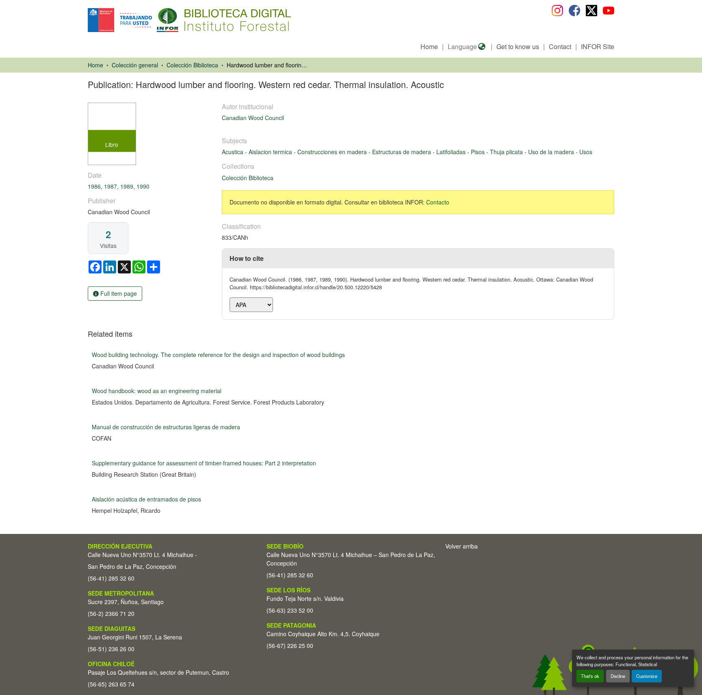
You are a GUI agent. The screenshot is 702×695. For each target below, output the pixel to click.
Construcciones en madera (332, 152)
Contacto (437, 202)
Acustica (233, 152)
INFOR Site (597, 46)
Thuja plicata (507, 152)
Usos (585, 152)
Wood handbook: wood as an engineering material (156, 391)
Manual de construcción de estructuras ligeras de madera (166, 427)
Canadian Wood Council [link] (253, 118)
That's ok (590, 676)
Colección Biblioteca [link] (192, 65)
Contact (560, 46)
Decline (618, 676)
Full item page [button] (118, 293)
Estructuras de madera (402, 152)
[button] (154, 20)
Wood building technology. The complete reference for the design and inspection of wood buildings (218, 355)
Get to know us (517, 46)
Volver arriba (461, 546)
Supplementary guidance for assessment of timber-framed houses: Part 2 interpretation (204, 463)
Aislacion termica (271, 152)
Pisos (478, 152)
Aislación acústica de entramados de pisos (146, 499)
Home (429, 46)
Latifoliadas (451, 152)
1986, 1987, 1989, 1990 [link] (119, 186)
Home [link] (95, 65)
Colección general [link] (135, 65)
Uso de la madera (552, 152)
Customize (646, 676)
